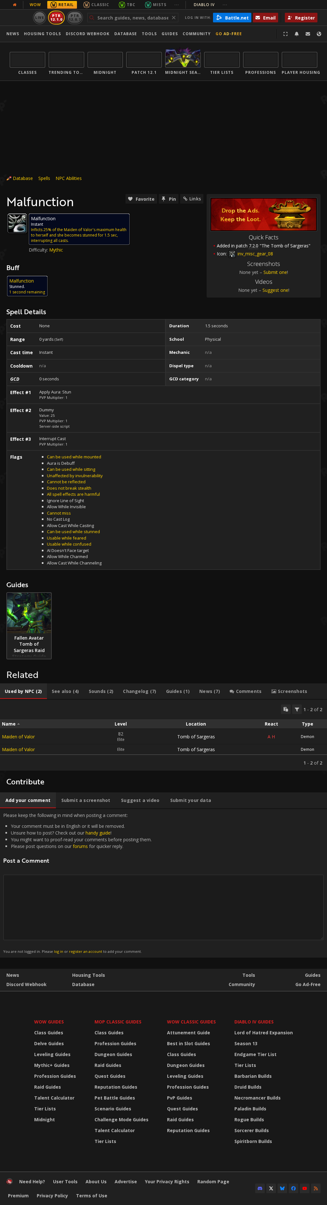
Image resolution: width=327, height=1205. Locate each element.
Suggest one (275, 290)
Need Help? (32, 1181)
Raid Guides (47, 1087)
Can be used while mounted (74, 457)
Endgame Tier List (255, 1054)
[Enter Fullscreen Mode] (285, 34)
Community (197, 33)
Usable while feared (66, 538)
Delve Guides (49, 1043)
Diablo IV (210, 4)
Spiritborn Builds (253, 1141)
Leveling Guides (52, 1054)
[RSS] (316, 1188)
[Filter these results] (297, 709)
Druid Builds (248, 1087)
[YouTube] (304, 1188)
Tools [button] (149, 33)
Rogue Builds (249, 1119)
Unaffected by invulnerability (75, 475)
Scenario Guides (113, 1109)
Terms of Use (91, 1196)
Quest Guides (110, 1076)
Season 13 (245, 1043)
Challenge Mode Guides (121, 1119)
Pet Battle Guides (115, 1098)
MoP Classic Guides (118, 1022)
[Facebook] (293, 1188)
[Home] (9, 1183)
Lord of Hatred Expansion (263, 1033)
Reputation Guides (116, 1087)
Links (195, 199)
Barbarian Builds (253, 1076)
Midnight (44, 1119)
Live (39, 17)
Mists (159, 4)
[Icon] (17, 223)
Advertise (126, 1181)
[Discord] (260, 1188)
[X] (271, 1188)
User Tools (65, 1181)
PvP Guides (179, 1098)
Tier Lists (45, 1109)
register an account (85, 951)
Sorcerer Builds (251, 1130)
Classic (100, 4)
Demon (307, 736)
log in (58, 951)
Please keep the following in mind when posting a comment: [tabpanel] (77, 883)
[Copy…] (286, 709)
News (12, 33)
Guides (170, 33)
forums (80, 846)
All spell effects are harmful (73, 494)
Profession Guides (55, 1076)
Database (125, 33)
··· (176, 4)
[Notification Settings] (296, 34)
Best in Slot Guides (188, 1043)
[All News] (15, 5)
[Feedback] (308, 34)
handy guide (98, 833)
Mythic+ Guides (52, 1065)
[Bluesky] (282, 1188)
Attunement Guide (188, 1033)
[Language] (319, 34)
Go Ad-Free (229, 33)
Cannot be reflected (66, 482)
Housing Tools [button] (42, 33)
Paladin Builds (250, 1109)
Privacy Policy (52, 1196)
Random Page (213, 1181)
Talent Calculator (54, 1098)
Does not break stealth (69, 488)
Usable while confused (69, 544)
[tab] (23, 691)
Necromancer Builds (257, 1098)
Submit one (275, 272)
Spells (44, 178)
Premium (18, 1196)
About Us (96, 1181)
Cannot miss (59, 513)
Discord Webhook (88, 33)
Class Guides (48, 1033)
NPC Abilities (69, 178)
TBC (131, 4)
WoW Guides (49, 1022)
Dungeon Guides (113, 1054)
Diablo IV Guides (254, 1022)
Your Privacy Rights (167, 1181)
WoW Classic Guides (191, 1022)
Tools (248, 975)
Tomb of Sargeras (196, 737)
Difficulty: (39, 250)
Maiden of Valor (18, 737)
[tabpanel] (163, 735)
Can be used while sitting (71, 469)
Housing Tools (88, 975)
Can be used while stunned (73, 531)
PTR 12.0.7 (74, 17)
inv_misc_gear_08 (254, 254)
